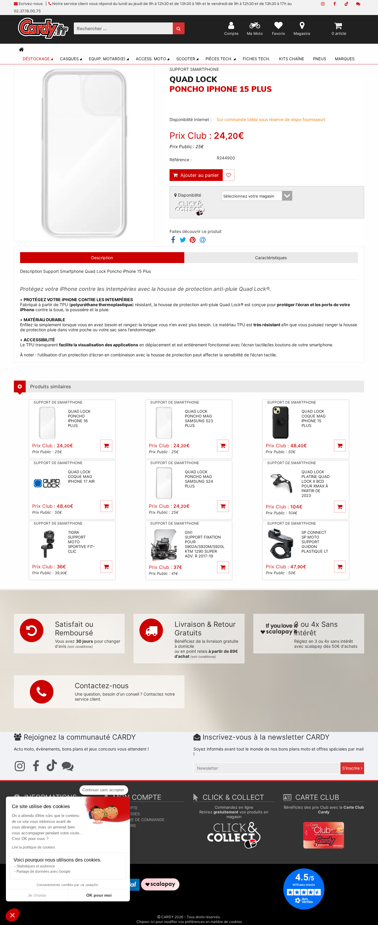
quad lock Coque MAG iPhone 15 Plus (314, 418)
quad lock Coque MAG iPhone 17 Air (81, 476)
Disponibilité (189, 195)
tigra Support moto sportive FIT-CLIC (81, 542)
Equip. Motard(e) (107, 58)
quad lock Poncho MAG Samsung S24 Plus (199, 478)
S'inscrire (351, 768)
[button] (12, 915)
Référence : (181, 159)
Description (102, 257)
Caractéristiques (271, 257)
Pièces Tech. (219, 58)
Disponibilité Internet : (190, 119)
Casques (69, 58)
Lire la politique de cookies (33, 847)
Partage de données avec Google (44, 871)
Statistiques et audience (36, 866)
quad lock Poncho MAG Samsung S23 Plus (199, 418)
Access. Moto (151, 58)
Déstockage (36, 58)
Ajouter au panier (198, 175)
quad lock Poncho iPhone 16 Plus (79, 418)
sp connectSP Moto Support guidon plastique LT (315, 542)
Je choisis (37, 895)
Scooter (185, 58)
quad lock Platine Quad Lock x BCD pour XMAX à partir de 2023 (316, 483)
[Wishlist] (228, 175)
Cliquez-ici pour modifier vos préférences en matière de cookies (189, 921)
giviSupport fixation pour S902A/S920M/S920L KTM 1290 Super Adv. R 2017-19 (204, 544)
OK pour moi (99, 895)
